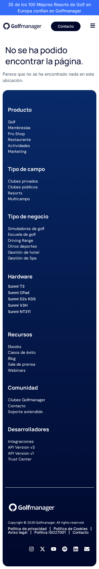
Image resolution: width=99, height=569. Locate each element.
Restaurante (19, 139)
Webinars (17, 370)
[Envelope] (87, 549)
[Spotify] (64, 549)
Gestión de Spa (22, 258)
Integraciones (21, 441)
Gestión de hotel (23, 252)
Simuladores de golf (26, 228)
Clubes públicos (23, 187)
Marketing (17, 151)
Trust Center (20, 459)
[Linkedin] (76, 549)
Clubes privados (23, 181)
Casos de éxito (22, 352)
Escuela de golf (22, 234)
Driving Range (20, 240)
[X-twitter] (42, 549)
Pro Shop (16, 133)
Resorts (15, 193)
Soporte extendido (25, 411)
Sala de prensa (21, 364)
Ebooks (14, 346)
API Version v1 (21, 453)
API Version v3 (21, 447)
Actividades (19, 145)
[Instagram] (31, 549)
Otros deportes (22, 246)
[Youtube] (53, 549)
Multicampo (19, 199)
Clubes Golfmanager (26, 400)
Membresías (19, 127)
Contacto (17, 406)
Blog (12, 358)
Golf (11, 122)
